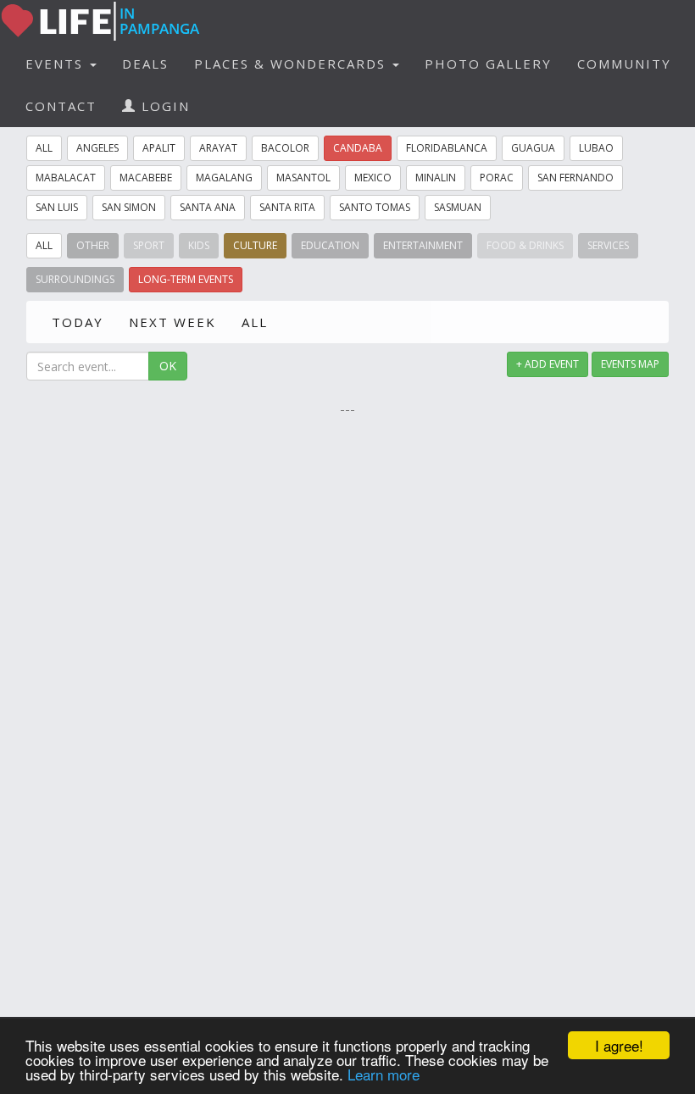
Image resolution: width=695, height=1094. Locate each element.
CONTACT (61, 105)
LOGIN (163, 105)
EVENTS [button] (56, 63)
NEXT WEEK (172, 322)
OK (167, 366)
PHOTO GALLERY (488, 63)
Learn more (384, 1074)
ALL (255, 322)
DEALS (145, 63)
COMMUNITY (624, 63)
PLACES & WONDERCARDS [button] (292, 63)
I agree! (619, 1045)
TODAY (77, 322)
